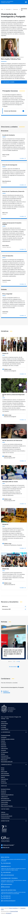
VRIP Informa (14, 606)
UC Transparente (4, 752)
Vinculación (3, 742)
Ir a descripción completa (14, 82)
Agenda (2, 769)
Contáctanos (5, 809)
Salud (4, 627)
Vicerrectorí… (15, 9)
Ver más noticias (14, 666)
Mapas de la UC (4, 759)
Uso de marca (4, 782)
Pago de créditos (4, 802)
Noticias (2, 767)
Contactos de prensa (5, 817)
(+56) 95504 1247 (7, 898)
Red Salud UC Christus (5, 789)
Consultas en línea (5, 814)
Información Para (4, 756)
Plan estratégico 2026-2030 (6, 761)
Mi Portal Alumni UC (5, 798)
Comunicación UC (6, 764)
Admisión (3, 754)
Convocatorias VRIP (14, 609)
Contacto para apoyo (7, 884)
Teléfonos (3, 812)
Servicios (4, 785)
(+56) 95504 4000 (7, 863)
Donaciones (3, 750)
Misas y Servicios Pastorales (7, 806)
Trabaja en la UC (4, 796)
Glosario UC (3, 781)
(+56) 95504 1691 (7, 896)
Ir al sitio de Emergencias (8, 874)
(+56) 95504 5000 (7, 872)
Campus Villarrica (4, 729)
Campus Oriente (4, 723)
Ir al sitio (23, 158)
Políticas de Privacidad (7, 845)
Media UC (3, 777)
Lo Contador (3, 727)
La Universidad (5, 732)
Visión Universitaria (5, 773)
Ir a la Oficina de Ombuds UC (9, 900)
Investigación (3, 737)
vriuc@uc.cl (4, 691)
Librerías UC (3, 792)
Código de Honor (4, 748)
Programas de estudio (5, 735)
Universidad (8, 9)
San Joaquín (3, 725)
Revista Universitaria (5, 775)
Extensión (3, 741)
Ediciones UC (3, 746)
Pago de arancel (4, 804)
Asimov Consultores (13, 908)
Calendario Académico (5, 757)
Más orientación (6, 886)
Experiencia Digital (14, 911)
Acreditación (5, 820)
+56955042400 (5, 692)
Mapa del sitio (5, 847)
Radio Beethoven (4, 779)
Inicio (2, 9)
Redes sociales (4, 771)
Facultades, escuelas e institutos (7, 739)
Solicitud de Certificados (6, 800)
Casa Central (3, 721)
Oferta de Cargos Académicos (7, 794)
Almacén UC (3, 791)
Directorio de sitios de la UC (6, 816)
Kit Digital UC (8, 913)
